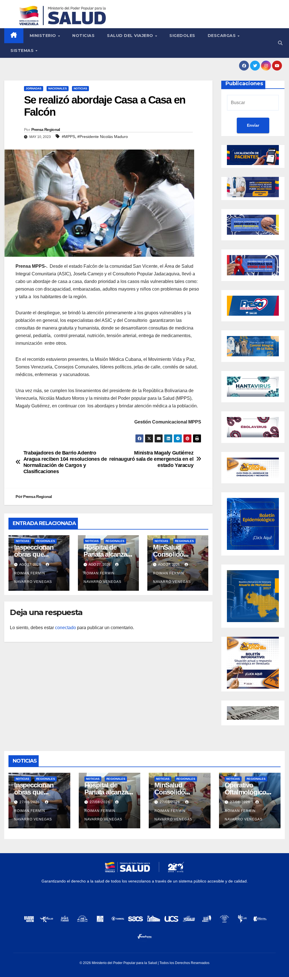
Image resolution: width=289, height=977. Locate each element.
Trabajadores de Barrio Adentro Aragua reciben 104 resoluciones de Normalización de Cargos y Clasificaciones (65, 462)
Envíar (253, 125)
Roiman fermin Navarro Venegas (33, 577)
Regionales (45, 541)
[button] (280, 43)
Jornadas (33, 88)
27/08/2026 (30, 802)
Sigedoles (182, 35)
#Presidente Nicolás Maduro (102, 136)
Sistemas (22, 50)
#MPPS (68, 136)
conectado (65, 627)
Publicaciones (244, 83)
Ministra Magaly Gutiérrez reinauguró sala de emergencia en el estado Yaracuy (151, 459)
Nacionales (57, 88)
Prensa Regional (45, 129)
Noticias (83, 35)
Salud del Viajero (130, 35)
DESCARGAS (222, 35)
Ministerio (44, 35)
